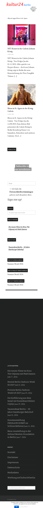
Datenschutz (14, 467)
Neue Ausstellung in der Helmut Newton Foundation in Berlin (21, 434)
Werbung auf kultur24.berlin (21, 477)
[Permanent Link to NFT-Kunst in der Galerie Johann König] (22, 34)
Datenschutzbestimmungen (21, 191)
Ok (17, 507)
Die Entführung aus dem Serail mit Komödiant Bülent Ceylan (21, 401)
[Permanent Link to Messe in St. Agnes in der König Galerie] (22, 94)
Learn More (24, 507)
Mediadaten (13, 472)
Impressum (13, 462)
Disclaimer (13, 457)
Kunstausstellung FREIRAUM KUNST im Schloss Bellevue (18, 423)
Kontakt (11, 452)
